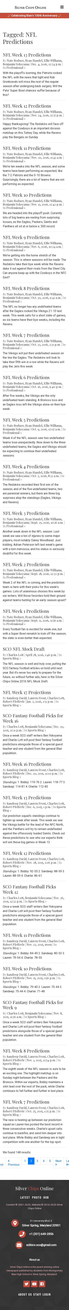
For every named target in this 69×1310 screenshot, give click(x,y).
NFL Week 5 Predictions (26, 420)
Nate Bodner (15, 60)
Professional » (15, 68)
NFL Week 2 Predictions (26, 564)
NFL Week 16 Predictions (27, 764)
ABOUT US (25, 1294)
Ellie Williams (52, 60)
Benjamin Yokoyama (16, 64)
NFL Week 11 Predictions (27, 148)
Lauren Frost (37, 698)
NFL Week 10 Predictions (27, 195)
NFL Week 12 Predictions (27, 106)
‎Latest (25, 1197)
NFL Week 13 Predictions (27, 55)
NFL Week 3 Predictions (26, 513)
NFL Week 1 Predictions (26, 611)
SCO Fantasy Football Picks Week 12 (29, 889)
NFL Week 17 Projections (27, 692)
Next (58, 1161)
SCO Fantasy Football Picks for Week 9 (33, 1004)
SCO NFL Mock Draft (24, 649)
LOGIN (47, 1294)
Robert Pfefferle (13, 701)
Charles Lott (15, 655)
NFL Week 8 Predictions (26, 288)
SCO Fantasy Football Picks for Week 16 (33, 718)
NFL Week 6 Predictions (26, 377)
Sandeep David (17, 698)
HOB (46, 1197)
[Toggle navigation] (62, 7)
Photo (36, 1197)
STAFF (37, 1294)
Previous (14, 1164)
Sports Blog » (12, 658)
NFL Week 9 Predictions (26, 237)
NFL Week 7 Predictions (26, 335)
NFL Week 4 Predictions (26, 466)
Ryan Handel (33, 60)
